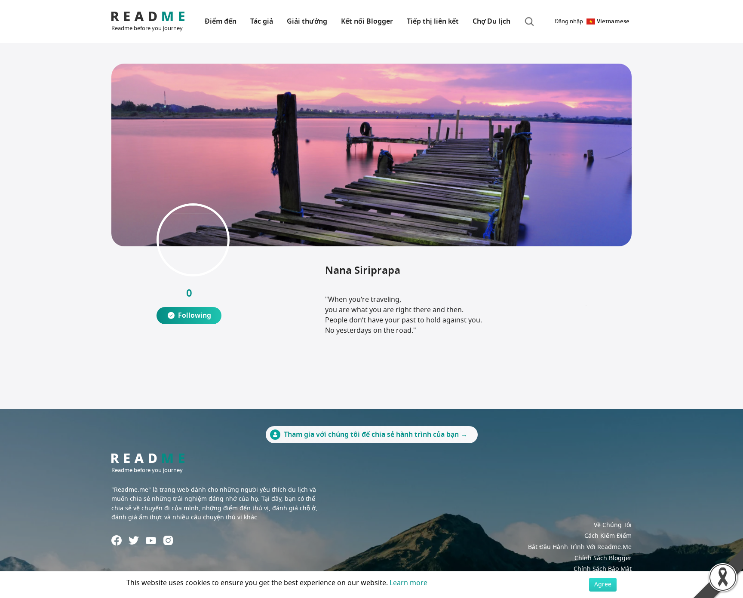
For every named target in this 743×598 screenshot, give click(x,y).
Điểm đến (220, 21)
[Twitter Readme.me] (134, 540)
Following (194, 315)
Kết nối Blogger (367, 21)
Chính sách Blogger (603, 558)
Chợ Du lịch (491, 21)
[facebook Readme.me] (116, 540)
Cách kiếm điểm (608, 535)
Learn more (408, 583)
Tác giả (261, 21)
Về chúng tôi (613, 525)
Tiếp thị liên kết (433, 21)
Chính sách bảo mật (603, 568)
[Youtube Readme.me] (151, 540)
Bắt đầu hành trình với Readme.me (580, 547)
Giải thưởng (307, 21)
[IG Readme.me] (168, 540)
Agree (602, 584)
